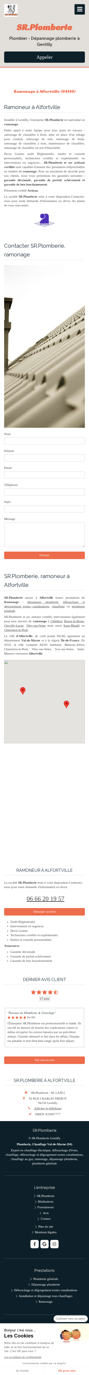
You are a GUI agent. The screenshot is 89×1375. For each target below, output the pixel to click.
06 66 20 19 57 (45, 898)
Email (8, 467)
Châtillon (56, 621)
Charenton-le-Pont (16, 630)
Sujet (7, 501)
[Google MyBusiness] (44, 1244)
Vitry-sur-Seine (36, 625)
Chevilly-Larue (14, 625)
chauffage (58, 606)
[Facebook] (34, 1244)
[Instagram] (54, 1244)
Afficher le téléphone (47, 1108)
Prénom (9, 451)
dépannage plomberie (42, 602)
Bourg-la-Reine (74, 621)
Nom (7, 434)
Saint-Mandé (71, 625)
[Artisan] (44, 220)
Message (9, 519)
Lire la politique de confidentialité (22, 1357)
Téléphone (11, 485)
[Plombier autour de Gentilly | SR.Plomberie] (11, 10)
